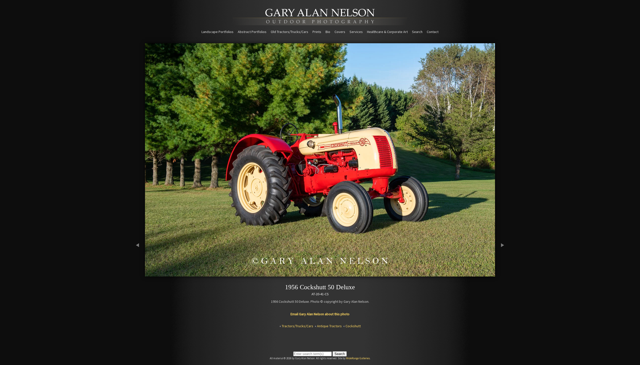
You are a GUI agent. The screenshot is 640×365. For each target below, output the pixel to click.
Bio (328, 32)
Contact (432, 32)
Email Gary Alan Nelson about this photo (320, 314)
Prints (316, 32)
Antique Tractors (329, 326)
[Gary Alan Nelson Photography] (320, 23)
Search (417, 32)
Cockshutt (353, 326)
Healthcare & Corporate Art (387, 32)
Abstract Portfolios (252, 32)
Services (356, 32)
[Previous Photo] (140, 274)
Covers (339, 32)
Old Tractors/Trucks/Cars (289, 32)
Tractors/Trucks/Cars (297, 326)
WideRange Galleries (358, 358)
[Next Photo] (500, 274)
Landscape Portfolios (218, 32)
